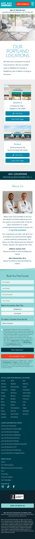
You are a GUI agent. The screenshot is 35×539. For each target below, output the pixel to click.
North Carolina (14, 414)
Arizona (3, 381)
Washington (26, 411)
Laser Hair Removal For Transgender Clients (12, 453)
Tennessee (26, 399)
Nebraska (13, 402)
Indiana (3, 405)
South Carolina (27, 393)
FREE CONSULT (23, 4)
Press (2, 471)
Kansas (3, 411)
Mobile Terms (15, 340)
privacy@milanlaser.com (13, 344)
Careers (3, 462)
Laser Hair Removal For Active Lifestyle (11, 429)
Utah (24, 405)
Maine (12, 381)
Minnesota (14, 393)
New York (13, 411)
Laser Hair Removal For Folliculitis (10, 441)
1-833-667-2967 (27, 342)
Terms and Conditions (7, 477)
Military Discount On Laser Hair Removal (11, 468)
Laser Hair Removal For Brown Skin (10, 438)
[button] (32, 4)
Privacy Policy (26, 340)
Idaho (2, 399)
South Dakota (26, 396)
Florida (3, 393)
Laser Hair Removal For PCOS (9, 447)
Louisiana (3, 417)
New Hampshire (15, 408)
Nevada (13, 405)
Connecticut (4, 390)
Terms (15, 362)
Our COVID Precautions (7, 465)
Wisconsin (25, 414)
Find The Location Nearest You (16, 177)
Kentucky (3, 414)
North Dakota (14, 417)
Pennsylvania (26, 390)
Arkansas (3, 384)
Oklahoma (25, 384)
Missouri (13, 396)
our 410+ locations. (18, 230)
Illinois (2, 402)
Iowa (2, 408)
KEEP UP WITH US (17, 506)
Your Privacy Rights (6, 480)
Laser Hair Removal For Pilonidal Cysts (11, 450)
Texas (24, 402)
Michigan (13, 390)
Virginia (25, 408)
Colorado (3, 387)
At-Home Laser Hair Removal (8, 426)
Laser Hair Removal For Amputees (10, 432)
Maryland (13, 384)
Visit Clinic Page (17, 119)
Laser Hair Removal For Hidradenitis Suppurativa (14, 444)
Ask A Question (17, 350)
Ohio (24, 381)
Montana (13, 399)
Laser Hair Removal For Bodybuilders (11, 435)
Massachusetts (15, 387)
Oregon (25, 387)
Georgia (3, 396)
